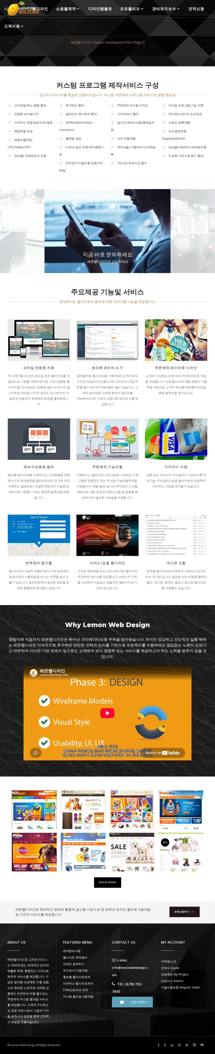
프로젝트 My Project (175, 974)
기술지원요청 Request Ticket (180, 987)
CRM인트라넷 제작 (75, 990)
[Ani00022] (34, 809)
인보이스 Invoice (172, 981)
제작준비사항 (72, 951)
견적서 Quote (170, 968)
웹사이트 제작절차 (75, 957)
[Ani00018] (34, 852)
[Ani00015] (180, 852)
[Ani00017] (83, 852)
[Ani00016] (131, 852)
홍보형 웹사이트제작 (76, 977)
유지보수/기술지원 (75, 970)
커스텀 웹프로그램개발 (78, 996)
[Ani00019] (180, 809)
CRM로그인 (168, 961)
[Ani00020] (131, 809)
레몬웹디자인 (80, 42)
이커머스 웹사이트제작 (78, 983)
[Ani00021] (83, 809)
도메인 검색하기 (73, 964)
